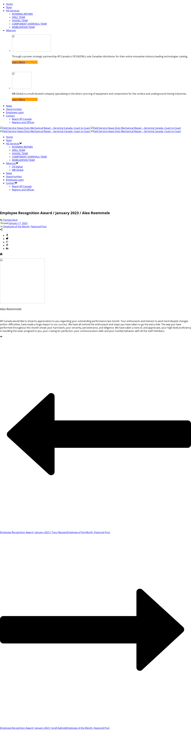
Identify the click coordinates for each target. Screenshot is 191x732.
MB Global (17, 170)
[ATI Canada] (90, 129)
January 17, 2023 (18, 223)
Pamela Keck (10, 220)
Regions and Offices (23, 122)
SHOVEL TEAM (20, 20)
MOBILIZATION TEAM (23, 27)
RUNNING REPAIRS (22, 14)
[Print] (1, 254)
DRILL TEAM (18, 17)
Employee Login (15, 112)
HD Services (12, 10)
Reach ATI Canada (22, 119)
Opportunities (14, 109)
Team (9, 7)
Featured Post (39, 226)
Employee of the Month (16, 226)
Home (9, 4)
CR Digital (17, 166)
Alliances (11, 30)
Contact (10, 115)
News (9, 105)
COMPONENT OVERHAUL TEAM (29, 23)
